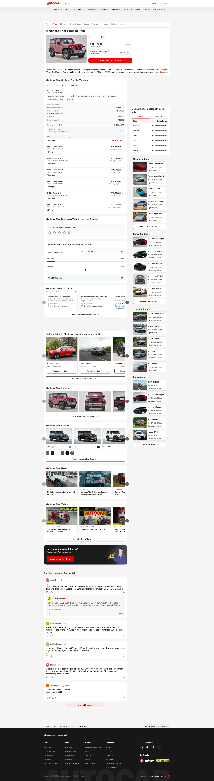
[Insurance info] (55, 116)
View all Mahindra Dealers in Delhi (84, 314)
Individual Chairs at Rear (55, 99)
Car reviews (48, 755)
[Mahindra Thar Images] (66, 49)
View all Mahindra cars (148, 301)
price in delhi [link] (82, 726)
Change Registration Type (55, 113)
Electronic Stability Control (56, 96)
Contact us (110, 755)
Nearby (140, 116)
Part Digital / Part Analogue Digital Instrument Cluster (83, 96)
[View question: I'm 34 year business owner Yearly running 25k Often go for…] (85, 691)
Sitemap (88, 755)
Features (103, 9)
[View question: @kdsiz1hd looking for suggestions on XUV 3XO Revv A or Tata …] (85, 670)
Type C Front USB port (109, 96)
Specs (86, 24)
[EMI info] (68, 132)
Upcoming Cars (49, 751)
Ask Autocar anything (93, 747)
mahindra (63, 726)
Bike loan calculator (72, 763)
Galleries (115, 9)
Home (47, 726)
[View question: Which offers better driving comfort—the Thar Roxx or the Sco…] (85, 629)
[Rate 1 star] (49, 232)
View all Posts (84, 705)
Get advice (146, 9)
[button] (61, 349)
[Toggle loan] (120, 131)
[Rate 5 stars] (69, 232)
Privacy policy (110, 759)
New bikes (68, 747)
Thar (47, 24)
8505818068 (54, 304)
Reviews (91, 9)
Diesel (49, 85)
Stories (137, 9)
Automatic (74, 85)
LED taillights (70, 99)
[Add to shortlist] (83, 38)
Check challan (90, 763)
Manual (64, 85)
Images (105, 24)
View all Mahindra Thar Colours (84, 459)
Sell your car (128, 9)
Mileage (63, 24)
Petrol (57, 85)
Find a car (56, 9)
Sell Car (88, 759)
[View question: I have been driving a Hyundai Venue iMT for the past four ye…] (85, 650)
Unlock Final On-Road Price (110, 60)
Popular (159, 116)
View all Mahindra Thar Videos (84, 539)
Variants (95, 24)
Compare (52, 140)
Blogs (87, 751)
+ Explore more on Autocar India (56, 735)
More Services (158, 9)
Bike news (68, 759)
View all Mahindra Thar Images (84, 416)
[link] (140, 167)
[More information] (109, 51)
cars (54, 726)
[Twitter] (159, 747)
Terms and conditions (113, 763)
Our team (109, 751)
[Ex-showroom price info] (62, 107)
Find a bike (69, 9)
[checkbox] (48, 140)
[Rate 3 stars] (59, 232)
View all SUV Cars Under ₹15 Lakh (84, 379)
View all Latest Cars (149, 445)
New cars (47, 747)
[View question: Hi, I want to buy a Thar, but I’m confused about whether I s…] (85, 597)
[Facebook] (153, 747)
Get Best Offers (117, 140)
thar (72, 726)
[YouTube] (142, 747)
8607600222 (88, 304)
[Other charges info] (58, 120)
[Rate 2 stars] (54, 232)
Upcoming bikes (70, 751)
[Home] (49, 9)
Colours (114, 24)
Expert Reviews (75, 24)
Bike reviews (69, 755)
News (80, 9)
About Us (109, 747)
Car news (47, 759)
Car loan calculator (51, 763)
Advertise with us (112, 767)
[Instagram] (147, 747)
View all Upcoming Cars (148, 226)
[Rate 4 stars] (64, 232)
